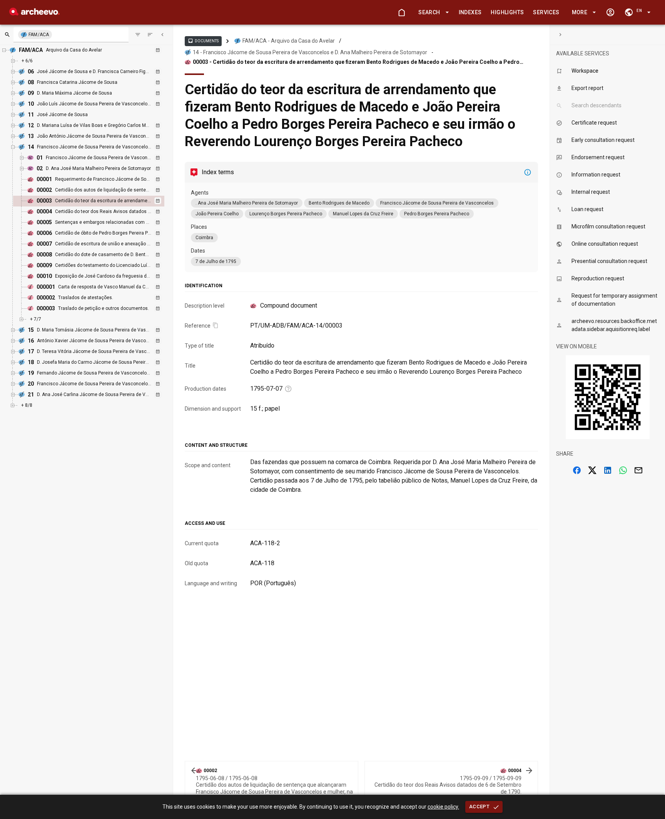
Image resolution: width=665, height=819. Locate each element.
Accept (479, 806)
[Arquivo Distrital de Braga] (34, 13)
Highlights (507, 12)
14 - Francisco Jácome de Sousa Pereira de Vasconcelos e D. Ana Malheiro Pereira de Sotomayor (310, 52)
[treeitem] (97, 201)
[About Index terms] (527, 172)
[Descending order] (150, 34)
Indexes (470, 12)
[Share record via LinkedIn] (607, 470)
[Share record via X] (592, 470)
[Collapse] (162, 34)
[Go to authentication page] (610, 12)
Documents (203, 40)
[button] (432, 12)
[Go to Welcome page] (401, 12)
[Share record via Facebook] (577, 470)
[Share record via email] (638, 470)
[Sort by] (138, 34)
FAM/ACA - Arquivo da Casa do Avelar (288, 41)
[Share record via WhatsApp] (623, 470)
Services (546, 12)
